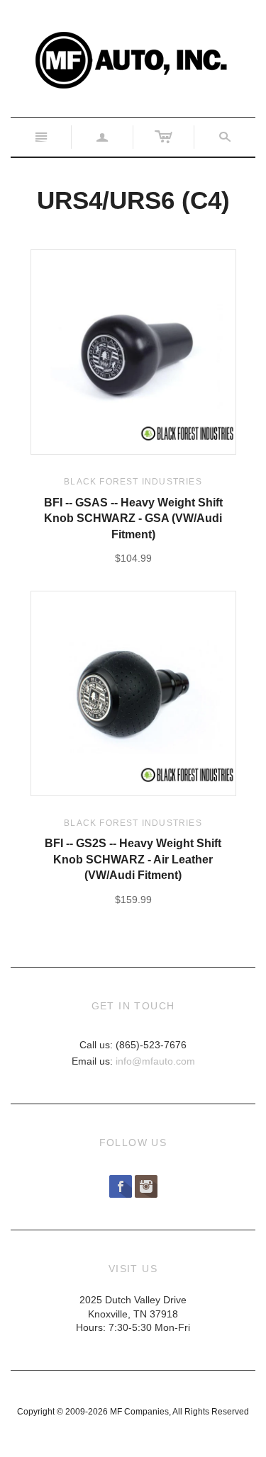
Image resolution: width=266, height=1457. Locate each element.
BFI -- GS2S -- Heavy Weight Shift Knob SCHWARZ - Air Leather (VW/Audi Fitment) (133, 859)
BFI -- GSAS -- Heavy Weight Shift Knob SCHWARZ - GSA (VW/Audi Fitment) (133, 518)
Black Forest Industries (133, 482)
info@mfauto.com (155, 1061)
